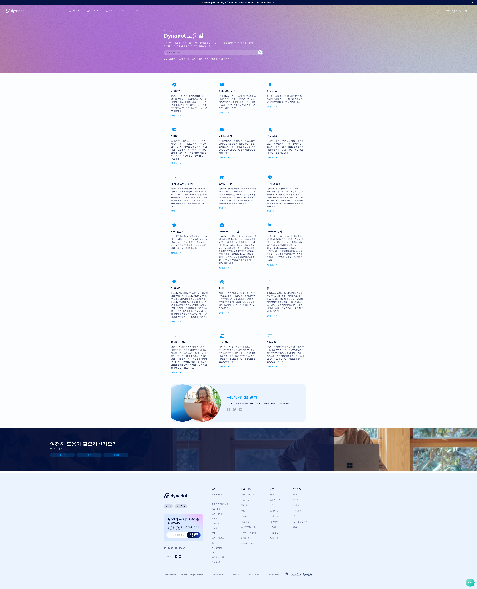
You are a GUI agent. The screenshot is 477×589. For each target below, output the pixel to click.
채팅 (63, 455)
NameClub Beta (248, 543)
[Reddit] (184, 548)
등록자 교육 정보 (253, 575)
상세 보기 (175, 115)
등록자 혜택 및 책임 (274, 575)
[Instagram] (169, 548)
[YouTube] (180, 548)
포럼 (89, 455)
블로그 (116, 455)
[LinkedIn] (172, 548)
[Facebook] (165, 548)
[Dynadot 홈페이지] (15, 11)
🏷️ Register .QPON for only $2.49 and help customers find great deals (237, 2)
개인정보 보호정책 (218, 575)
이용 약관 (236, 575)
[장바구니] (467, 11)
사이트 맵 (297, 510)
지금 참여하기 (194, 535)
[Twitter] (176, 548)
